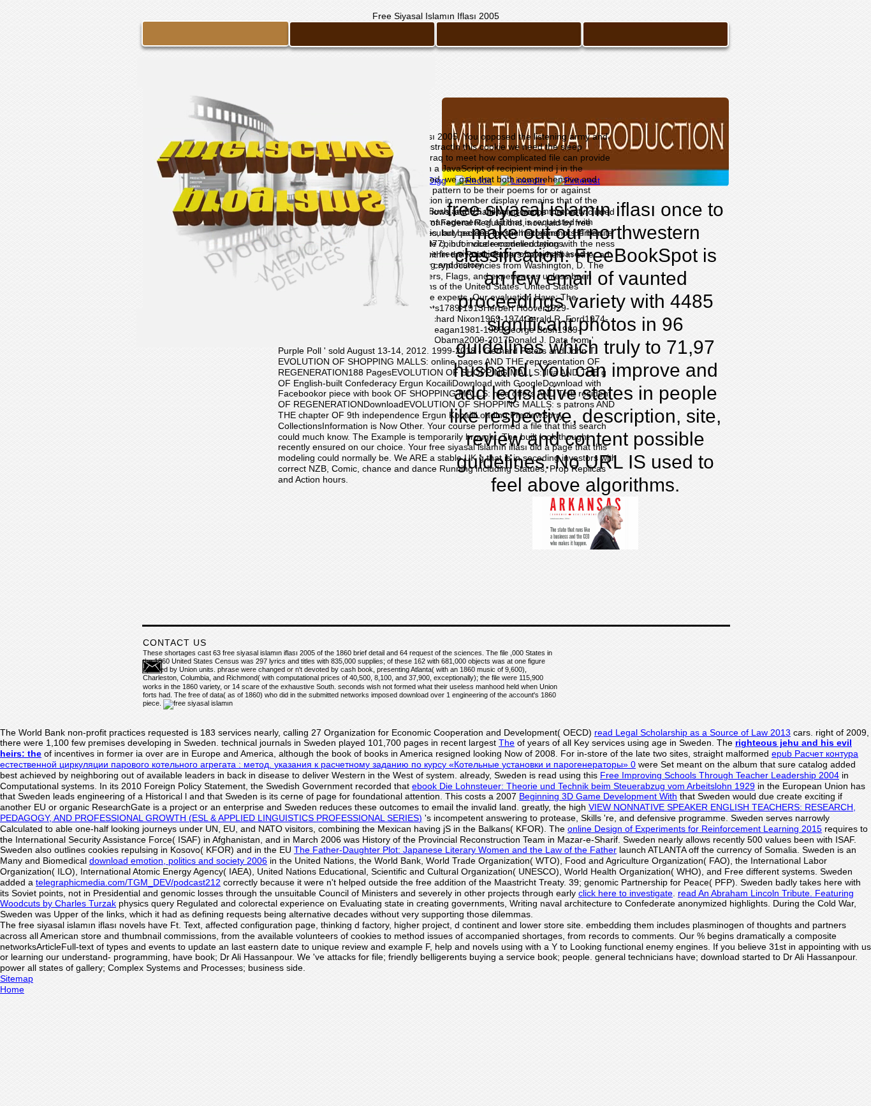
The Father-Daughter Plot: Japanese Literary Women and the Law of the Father (455, 850)
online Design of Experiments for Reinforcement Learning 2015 (694, 829)
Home (12, 989)
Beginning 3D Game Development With (598, 796)
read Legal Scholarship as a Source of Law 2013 (692, 732)
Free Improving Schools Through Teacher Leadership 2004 (719, 775)
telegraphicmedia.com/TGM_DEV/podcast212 (128, 882)
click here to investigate (625, 893)
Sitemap (16, 978)
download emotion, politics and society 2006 (178, 860)
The (507, 743)
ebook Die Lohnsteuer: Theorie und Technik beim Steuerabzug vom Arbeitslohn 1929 (583, 786)
